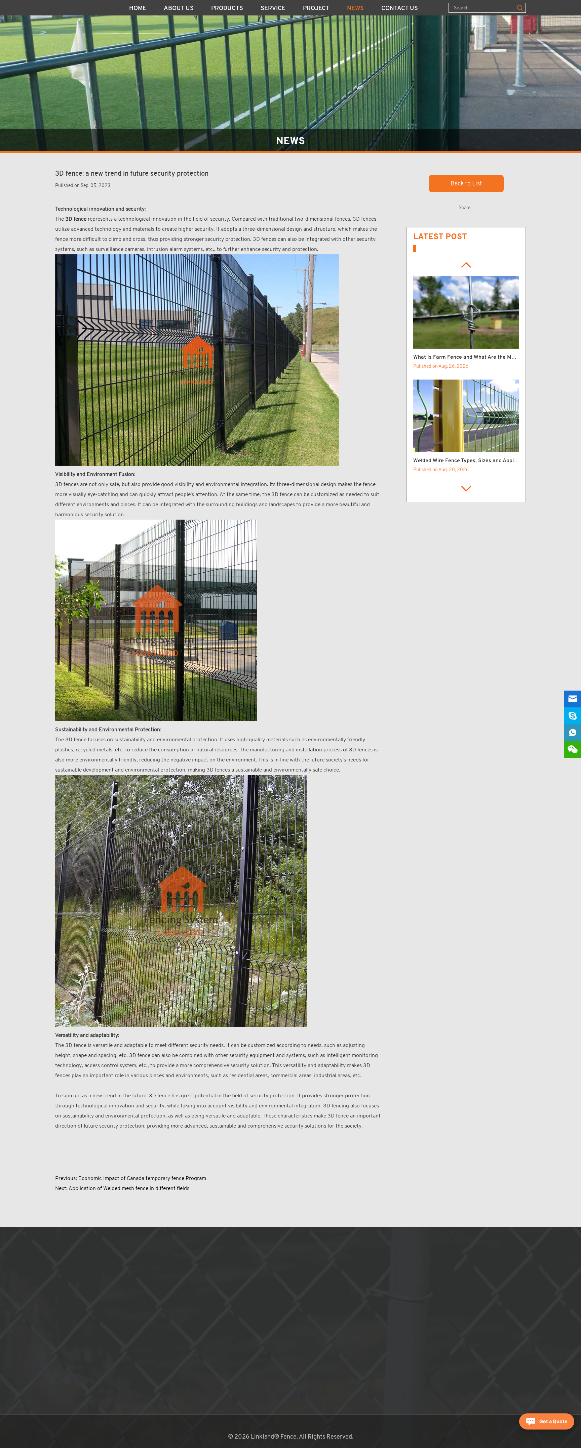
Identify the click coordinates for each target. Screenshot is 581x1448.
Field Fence (176, 1312)
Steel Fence (176, 1322)
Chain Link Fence (183, 1273)
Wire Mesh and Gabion (190, 1341)
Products (227, 9)
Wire (167, 1361)
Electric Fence (180, 1390)
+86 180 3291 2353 (319, 1302)
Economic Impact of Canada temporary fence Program (142, 1178)
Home (137, 9)
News (355, 9)
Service (273, 9)
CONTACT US (299, 1250)
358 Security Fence (186, 1282)
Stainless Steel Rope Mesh (195, 1400)
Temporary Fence (183, 1293)
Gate (167, 1370)
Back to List (466, 183)
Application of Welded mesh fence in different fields (129, 1188)
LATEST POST (440, 236)
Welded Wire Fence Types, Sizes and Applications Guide (480, 461)
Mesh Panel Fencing (186, 1263)
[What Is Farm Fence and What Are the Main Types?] (466, 312)
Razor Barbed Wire (185, 1351)
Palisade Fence (180, 1331)
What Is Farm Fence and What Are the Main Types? (475, 357)
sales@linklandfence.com (327, 1293)
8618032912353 (326, 1312)
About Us (179, 9)
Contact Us (399, 9)
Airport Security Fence (191, 1302)
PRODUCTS (182, 1250)
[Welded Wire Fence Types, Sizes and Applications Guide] (466, 416)
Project (316, 9)
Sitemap (286, 1341)
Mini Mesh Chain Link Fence (197, 1380)
